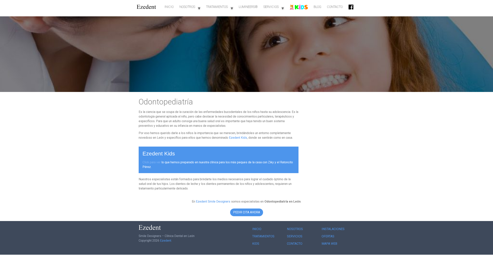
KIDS (255, 243)
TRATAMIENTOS (217, 7)
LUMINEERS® (248, 7)
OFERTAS (328, 236)
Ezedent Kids (238, 137)
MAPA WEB (329, 243)
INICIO (169, 7)
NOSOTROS (187, 7)
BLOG (317, 7)
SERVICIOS (271, 7)
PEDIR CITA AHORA (246, 212)
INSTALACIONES (333, 229)
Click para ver (152, 162)
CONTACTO (335, 7)
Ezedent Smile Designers (213, 201)
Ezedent (165, 240)
